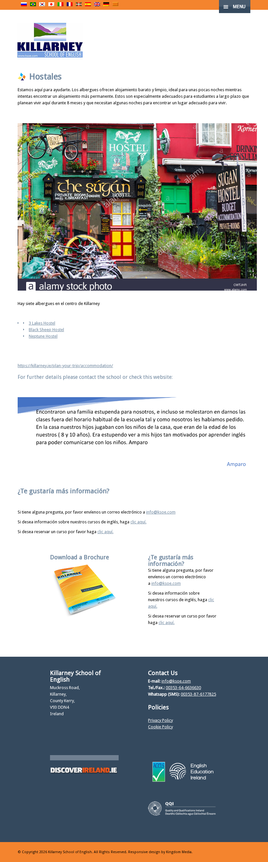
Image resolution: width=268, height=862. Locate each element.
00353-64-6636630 (183, 687)
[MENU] (258, 9)
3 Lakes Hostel (42, 323)
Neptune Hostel (43, 336)
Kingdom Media (179, 852)
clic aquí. (138, 521)
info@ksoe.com (161, 512)
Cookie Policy (160, 726)
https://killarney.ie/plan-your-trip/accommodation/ (65, 365)
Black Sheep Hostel (46, 329)
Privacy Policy (160, 720)
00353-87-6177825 (198, 694)
